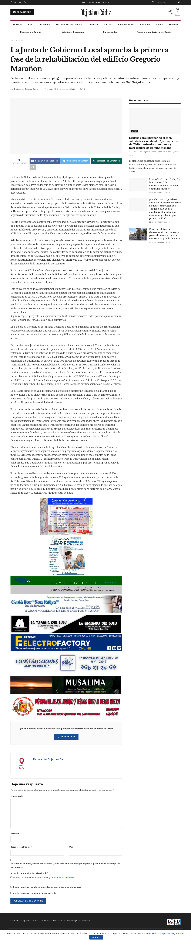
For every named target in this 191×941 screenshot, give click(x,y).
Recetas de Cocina (30, 32)
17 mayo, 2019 (51, 89)
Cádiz (31, 24)
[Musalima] (65, 685)
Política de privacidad (64, 877)
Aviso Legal (72, 920)
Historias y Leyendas (72, 32)
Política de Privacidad (52, 920)
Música (159, 24)
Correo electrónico (21, 846)
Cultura (108, 24)
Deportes (93, 24)
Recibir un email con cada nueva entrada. (35, 893)
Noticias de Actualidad (69, 24)
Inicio (12, 40)
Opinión (173, 24)
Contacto (14, 920)
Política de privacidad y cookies (168, 933)
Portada (17, 24)
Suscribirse (68, 737)
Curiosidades (110, 32)
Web (71, 847)
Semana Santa (126, 24)
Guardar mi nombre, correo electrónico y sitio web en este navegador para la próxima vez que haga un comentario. (65, 865)
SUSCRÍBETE (23, 12)
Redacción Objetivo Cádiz (26, 89)
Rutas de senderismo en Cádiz (154, 32)
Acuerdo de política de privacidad (29, 873)
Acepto (96, 937)
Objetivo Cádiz (95, 12)
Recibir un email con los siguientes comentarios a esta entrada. (47, 887)
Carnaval (145, 24)
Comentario (16, 796)
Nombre (15, 833)
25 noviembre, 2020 (169, 152)
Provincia (45, 24)
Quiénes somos (30, 920)
